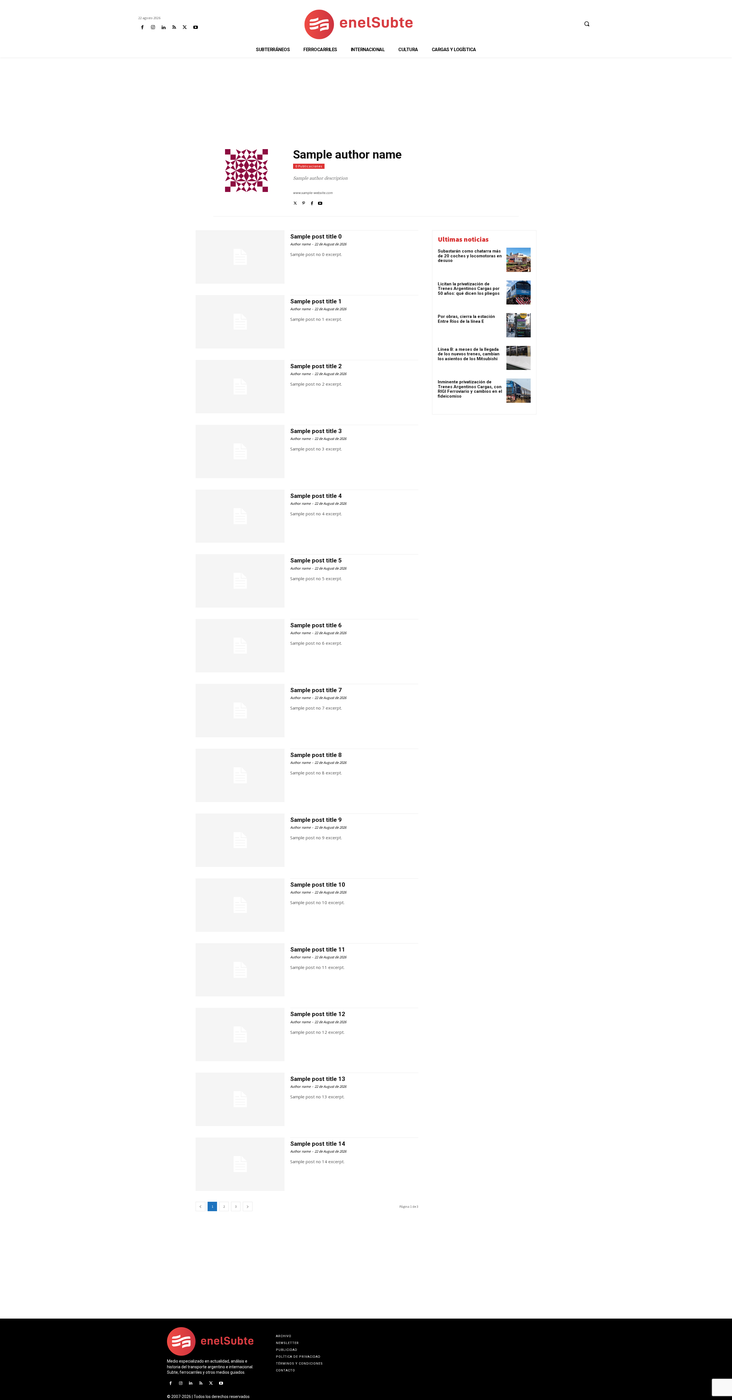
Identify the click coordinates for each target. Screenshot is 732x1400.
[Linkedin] (163, 27)
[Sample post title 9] (240, 840)
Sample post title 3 (316, 431)
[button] (587, 24)
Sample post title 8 (316, 755)
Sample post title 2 (316, 366)
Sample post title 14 (317, 1143)
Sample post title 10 (317, 884)
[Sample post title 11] (240, 970)
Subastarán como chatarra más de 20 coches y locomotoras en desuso (470, 256)
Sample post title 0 (316, 236)
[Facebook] (142, 27)
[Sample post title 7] (240, 710)
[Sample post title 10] (240, 905)
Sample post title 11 (317, 949)
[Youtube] (195, 27)
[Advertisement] (366, 103)
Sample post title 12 (317, 1014)
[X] (185, 27)
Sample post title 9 (316, 819)
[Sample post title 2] (240, 386)
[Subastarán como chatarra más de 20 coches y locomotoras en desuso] (518, 260)
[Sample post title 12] (240, 1034)
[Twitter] (295, 203)
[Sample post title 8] (240, 775)
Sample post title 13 (317, 1078)
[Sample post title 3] (240, 451)
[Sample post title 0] (240, 257)
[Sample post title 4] (240, 516)
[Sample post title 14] (240, 1164)
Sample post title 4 (316, 495)
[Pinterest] (303, 203)
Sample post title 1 (316, 301)
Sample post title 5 (316, 560)
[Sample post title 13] (240, 1099)
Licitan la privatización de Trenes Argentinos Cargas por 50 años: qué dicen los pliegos (469, 288)
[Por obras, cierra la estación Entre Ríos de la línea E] (518, 325)
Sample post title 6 (316, 625)
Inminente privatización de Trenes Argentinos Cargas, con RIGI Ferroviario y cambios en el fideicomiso (470, 389)
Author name (300, 244)
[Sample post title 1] (240, 322)
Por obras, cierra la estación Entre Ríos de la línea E (466, 319)
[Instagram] (153, 27)
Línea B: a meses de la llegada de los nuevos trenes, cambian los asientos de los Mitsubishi (469, 354)
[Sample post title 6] (240, 645)
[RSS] (174, 27)
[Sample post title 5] (240, 581)
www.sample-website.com (313, 193)
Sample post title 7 (316, 690)
